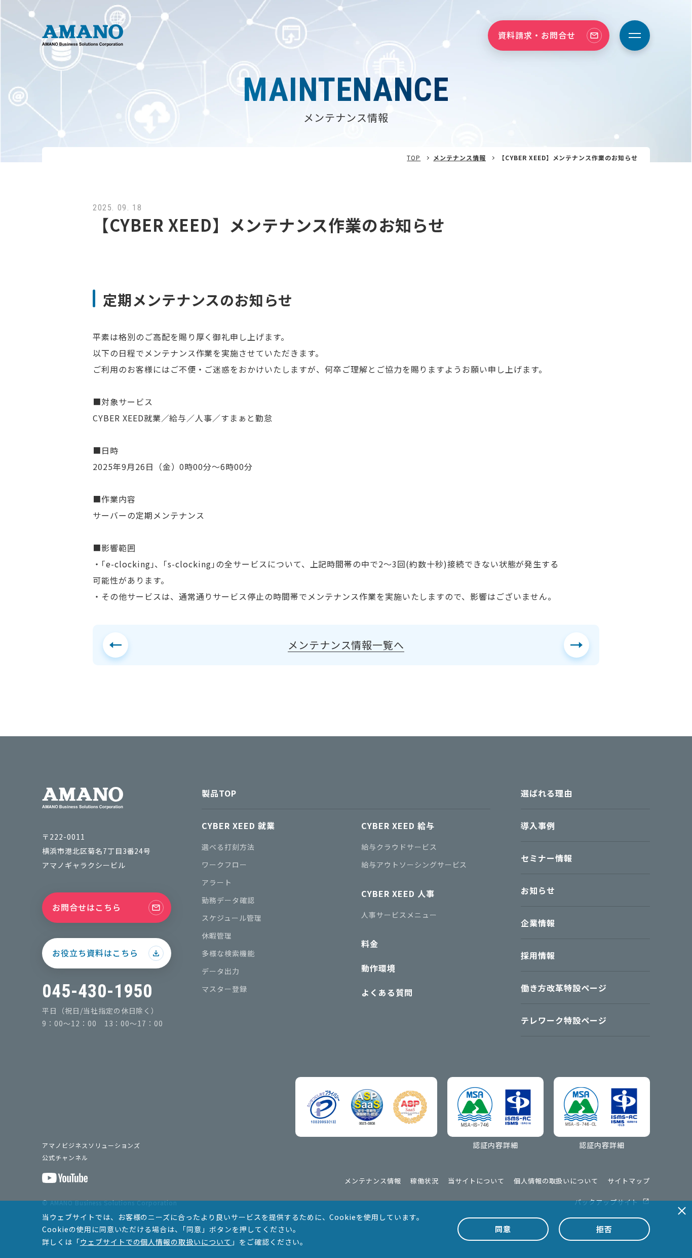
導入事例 (538, 825)
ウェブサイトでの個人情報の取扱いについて (156, 1242)
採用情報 (538, 955)
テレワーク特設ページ (564, 1020)
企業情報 (538, 923)
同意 (503, 1229)
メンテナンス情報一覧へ (346, 644)
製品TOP (219, 793)
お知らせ (538, 890)
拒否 (604, 1229)
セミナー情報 (546, 858)
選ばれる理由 (546, 793)
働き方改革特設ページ (564, 988)
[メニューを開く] (635, 35)
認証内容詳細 (495, 1145)
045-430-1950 (97, 991)
